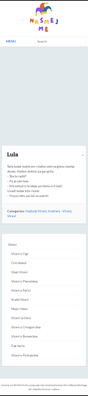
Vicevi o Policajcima (24, 355)
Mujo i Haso (19, 309)
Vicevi (11, 216)
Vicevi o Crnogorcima (26, 327)
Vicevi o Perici (21, 290)
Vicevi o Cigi (19, 254)
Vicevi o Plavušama (24, 281)
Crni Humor (19, 263)
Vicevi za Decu (21, 318)
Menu (11, 41)
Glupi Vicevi (19, 272)
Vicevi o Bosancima (24, 336)
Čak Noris (18, 346)
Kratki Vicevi (20, 299)
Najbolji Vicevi (36, 211)
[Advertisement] (44, 100)
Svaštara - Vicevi (59, 211)
